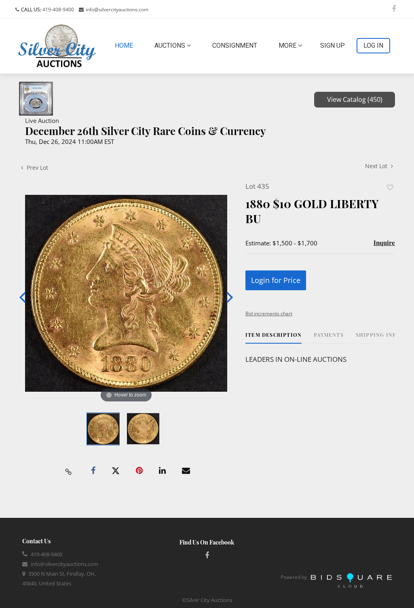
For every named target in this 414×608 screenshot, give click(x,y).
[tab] (273, 338)
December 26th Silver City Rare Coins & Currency (145, 131)
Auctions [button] (170, 45)
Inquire (384, 243)
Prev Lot (36, 167)
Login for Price (275, 280)
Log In (373, 45)
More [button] (288, 45)
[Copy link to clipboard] (69, 471)
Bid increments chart (268, 313)
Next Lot (377, 166)
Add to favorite (390, 187)
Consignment (234, 45)
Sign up (332, 45)
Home (125, 45)
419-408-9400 (57, 9)
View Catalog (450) (354, 99)
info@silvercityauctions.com (117, 9)
